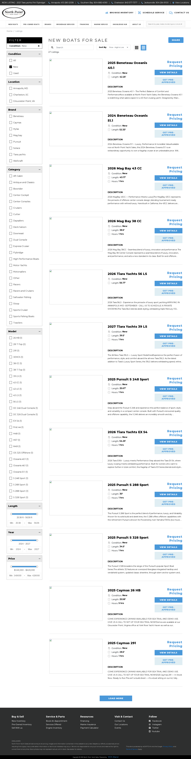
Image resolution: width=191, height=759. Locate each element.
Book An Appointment (56, 721)
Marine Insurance (88, 724)
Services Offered (53, 724)
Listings (18, 31)
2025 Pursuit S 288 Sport (128, 485)
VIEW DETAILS (168, 72)
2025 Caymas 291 (122, 643)
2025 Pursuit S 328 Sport (128, 537)
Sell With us (17, 728)
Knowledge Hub (120, 24)
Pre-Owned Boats (31, 24)
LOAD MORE (115, 698)
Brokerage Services (66, 24)
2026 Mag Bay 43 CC (125, 168)
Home (9, 31)
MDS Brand (113, 757)
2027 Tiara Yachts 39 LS (127, 326)
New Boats (13, 24)
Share (176, 40)
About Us (136, 24)
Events (118, 728)
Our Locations (121, 724)
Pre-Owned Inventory (22, 724)
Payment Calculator (89, 728)
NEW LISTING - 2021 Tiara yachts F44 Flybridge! (23, 2)
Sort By (102, 47)
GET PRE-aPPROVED (168, 81)
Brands (48, 24)
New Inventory (18, 721)
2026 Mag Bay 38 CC (124, 221)
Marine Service (101, 24)
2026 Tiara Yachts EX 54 (127, 432)
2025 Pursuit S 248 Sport (128, 379)
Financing (84, 24)
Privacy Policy (168, 746)
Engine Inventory (54, 728)
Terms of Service (131, 749)
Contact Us (120, 721)
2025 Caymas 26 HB (124, 590)
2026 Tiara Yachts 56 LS (127, 274)
